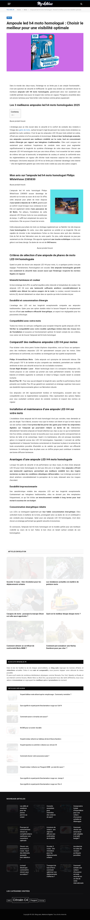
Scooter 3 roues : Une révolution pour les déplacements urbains (24, 583)
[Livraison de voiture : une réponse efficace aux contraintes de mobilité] (39, 830)
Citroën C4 (20, 900)
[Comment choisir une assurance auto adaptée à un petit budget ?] (65, 830)
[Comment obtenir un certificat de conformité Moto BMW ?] (25, 632)
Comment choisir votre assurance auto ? (34, 756)
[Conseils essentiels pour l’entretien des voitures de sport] (39, 808)
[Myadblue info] (45, 3)
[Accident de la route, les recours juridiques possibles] (65, 849)
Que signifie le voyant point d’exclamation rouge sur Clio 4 (41, 784)
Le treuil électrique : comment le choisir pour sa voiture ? (24, 870)
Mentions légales (47, 914)
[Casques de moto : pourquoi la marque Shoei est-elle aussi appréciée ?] (25, 600)
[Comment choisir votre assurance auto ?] (12, 758)
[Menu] (9, 3)
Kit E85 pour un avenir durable (30, 728)
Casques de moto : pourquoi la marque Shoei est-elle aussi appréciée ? (25, 615)
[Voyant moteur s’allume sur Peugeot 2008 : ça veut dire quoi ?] (12, 769)
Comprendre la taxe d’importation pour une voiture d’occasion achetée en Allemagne (78, 813)
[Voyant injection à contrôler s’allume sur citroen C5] (12, 747)
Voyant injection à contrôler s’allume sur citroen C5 (38, 745)
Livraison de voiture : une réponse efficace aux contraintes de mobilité (51, 832)
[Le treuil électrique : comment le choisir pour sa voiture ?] (12, 868)
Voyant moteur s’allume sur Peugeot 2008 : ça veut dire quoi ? (42, 767)
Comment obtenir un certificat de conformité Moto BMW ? (20, 647)
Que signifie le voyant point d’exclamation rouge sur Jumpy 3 (42, 778)
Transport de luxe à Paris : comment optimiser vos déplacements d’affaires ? (52, 871)
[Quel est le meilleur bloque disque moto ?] (64, 600)
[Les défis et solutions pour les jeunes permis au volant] (12, 808)
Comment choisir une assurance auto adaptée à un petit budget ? (78, 832)
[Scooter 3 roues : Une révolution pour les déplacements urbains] (25, 568)
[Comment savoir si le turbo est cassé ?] (12, 719)
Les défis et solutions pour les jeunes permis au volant (24, 811)
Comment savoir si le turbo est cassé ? (34, 717)
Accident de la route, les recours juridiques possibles (77, 851)
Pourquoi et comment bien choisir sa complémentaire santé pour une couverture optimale (26, 833)
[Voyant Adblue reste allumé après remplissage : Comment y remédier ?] (12, 697)
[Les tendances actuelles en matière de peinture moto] (64, 568)
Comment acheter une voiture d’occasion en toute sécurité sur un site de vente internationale (78, 874)
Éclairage (41, 900)
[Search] (81, 3)
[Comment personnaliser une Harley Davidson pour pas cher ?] (64, 632)
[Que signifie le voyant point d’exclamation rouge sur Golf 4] (12, 708)
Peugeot (34, 900)
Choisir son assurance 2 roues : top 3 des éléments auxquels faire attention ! (25, 853)
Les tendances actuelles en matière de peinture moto (62, 583)
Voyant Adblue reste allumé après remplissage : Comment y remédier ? (45, 694)
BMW (9, 900)
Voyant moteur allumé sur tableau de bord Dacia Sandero (40, 739)
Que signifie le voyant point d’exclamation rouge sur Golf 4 (41, 706)
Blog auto (38, 914)
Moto (9, 17)
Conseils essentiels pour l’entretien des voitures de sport (51, 811)
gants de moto (24, 130)
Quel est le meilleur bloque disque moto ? (63, 614)
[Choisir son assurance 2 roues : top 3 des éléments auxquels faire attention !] (12, 849)
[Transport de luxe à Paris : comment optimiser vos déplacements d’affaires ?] (39, 868)
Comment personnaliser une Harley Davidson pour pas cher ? (61, 647)
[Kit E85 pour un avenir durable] (12, 730)
